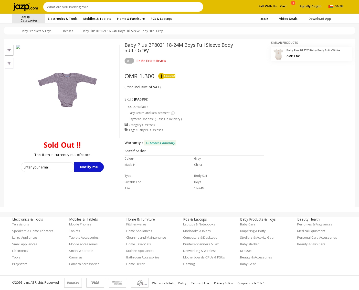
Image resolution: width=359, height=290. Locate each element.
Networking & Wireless (200, 250)
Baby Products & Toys (36, 31)
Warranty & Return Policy (169, 283)
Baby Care (247, 224)
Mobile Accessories (83, 244)
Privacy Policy (223, 283)
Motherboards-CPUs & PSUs (204, 257)
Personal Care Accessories (317, 237)
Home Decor (135, 264)
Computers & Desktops (200, 237)
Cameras (76, 257)
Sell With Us (267, 6)
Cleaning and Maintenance (146, 237)
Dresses (67, 31)
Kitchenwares (136, 224)
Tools (16, 257)
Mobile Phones (80, 224)
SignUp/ (306, 6)
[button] (9, 41)
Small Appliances (24, 244)
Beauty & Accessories (256, 257)
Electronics (20, 250)
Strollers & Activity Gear (257, 237)
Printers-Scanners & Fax (201, 244)
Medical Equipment (311, 231)
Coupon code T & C (250, 283)
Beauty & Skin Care (311, 244)
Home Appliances (139, 231)
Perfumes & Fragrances (314, 224)
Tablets (74, 231)
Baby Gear (248, 264)
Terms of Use (200, 283)
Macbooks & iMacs (197, 231)
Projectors (19, 264)
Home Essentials (138, 244)
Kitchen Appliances (140, 250)
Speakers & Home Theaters (32, 231)
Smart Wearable (81, 250)
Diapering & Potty (253, 231)
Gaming (189, 264)
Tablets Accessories (84, 237)
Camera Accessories (84, 264)
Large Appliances (25, 237)
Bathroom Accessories (142, 257)
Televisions (20, 224)
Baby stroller (249, 244)
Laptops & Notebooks (199, 224)
